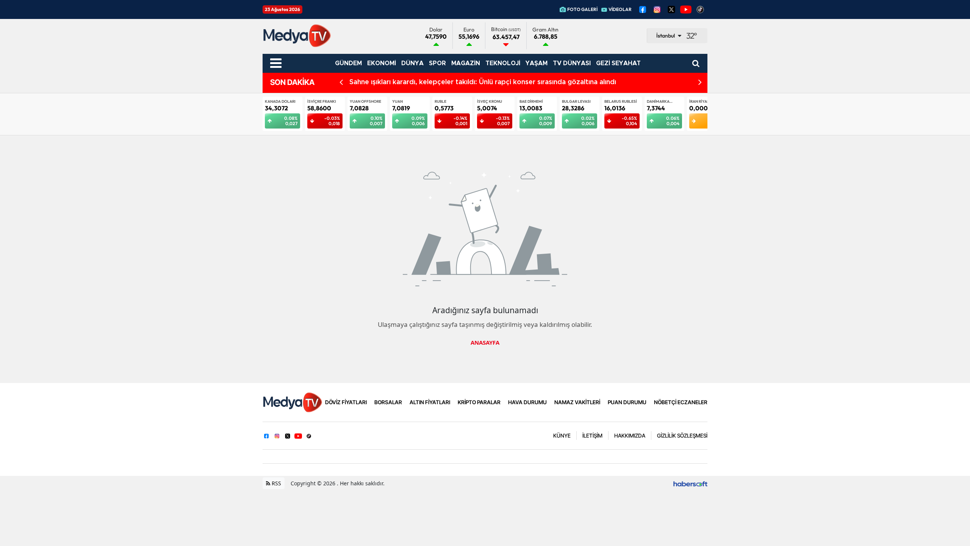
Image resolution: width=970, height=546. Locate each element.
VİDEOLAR (620, 9)
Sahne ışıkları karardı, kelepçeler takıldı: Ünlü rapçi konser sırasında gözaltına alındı (482, 82)
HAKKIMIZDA (629, 435)
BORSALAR (388, 402)
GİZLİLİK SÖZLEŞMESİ (682, 435)
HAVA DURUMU (527, 402)
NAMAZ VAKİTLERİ (577, 402)
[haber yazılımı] (690, 483)
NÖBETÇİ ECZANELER (680, 402)
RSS (275, 483)
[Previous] (341, 82)
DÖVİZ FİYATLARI (346, 402)
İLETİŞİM (592, 435)
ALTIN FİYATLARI (430, 402)
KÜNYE (562, 435)
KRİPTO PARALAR (479, 402)
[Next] (700, 82)
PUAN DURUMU (627, 402)
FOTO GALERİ (582, 9)
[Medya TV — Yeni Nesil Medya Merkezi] (292, 401)
